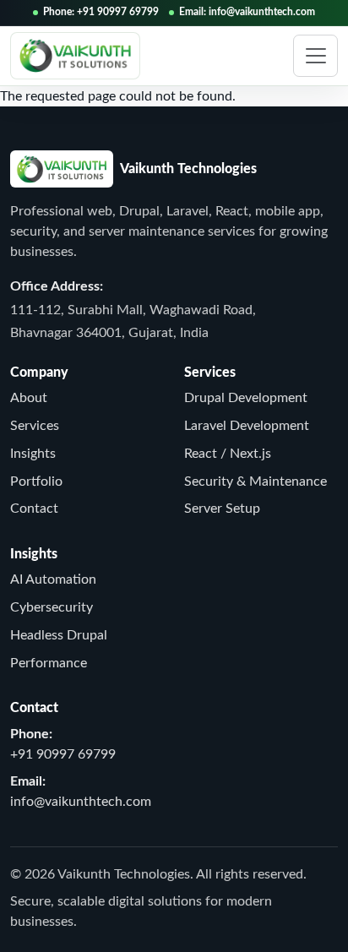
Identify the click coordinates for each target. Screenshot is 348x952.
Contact (34, 508)
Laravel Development (246, 425)
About (28, 398)
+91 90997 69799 (63, 754)
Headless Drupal (58, 635)
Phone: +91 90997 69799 (101, 12)
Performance (48, 663)
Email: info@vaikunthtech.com (247, 12)
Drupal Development (245, 398)
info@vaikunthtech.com (80, 801)
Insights (33, 453)
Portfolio (36, 481)
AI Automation (53, 579)
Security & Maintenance (255, 481)
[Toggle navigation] (315, 56)
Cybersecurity (51, 607)
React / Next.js (227, 453)
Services (34, 425)
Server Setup (222, 508)
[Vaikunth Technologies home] (75, 55)
